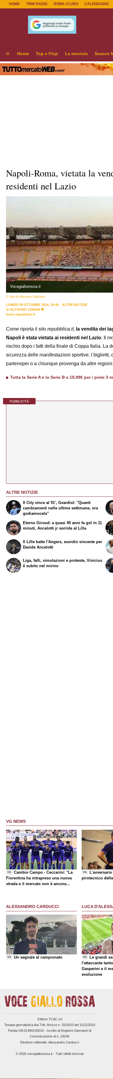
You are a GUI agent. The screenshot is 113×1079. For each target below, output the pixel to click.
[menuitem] (7, 53)
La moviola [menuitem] (76, 53)
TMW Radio (36, 4)
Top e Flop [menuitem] (47, 53)
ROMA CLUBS (66, 4)
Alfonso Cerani (25, 309)
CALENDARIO (96, 4)
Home (14, 4)
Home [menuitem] (23, 53)
